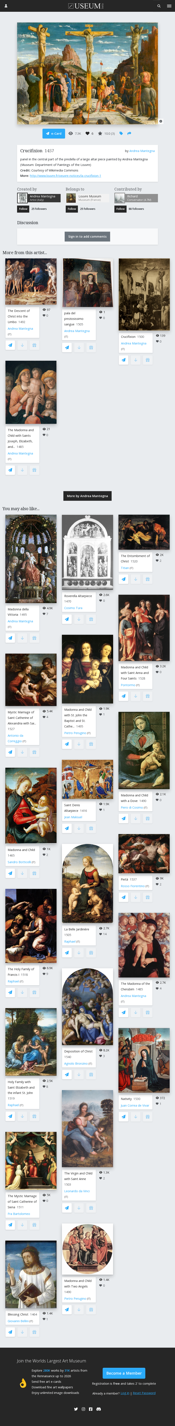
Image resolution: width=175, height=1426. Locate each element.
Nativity (126, 1099)
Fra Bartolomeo (19, 1214)
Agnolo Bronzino (76, 1063)
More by (87, 496)
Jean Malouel (73, 817)
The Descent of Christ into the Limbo (19, 316)
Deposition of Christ (78, 1051)
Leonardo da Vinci (77, 1191)
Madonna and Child (21, 850)
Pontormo (128, 685)
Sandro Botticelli (19, 862)
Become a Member (124, 1373)
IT (10, 334)
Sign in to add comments (87, 236)
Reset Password (144, 1393)
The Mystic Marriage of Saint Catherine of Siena (22, 1201)
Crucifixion (128, 337)
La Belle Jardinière (76, 929)
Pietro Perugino (75, 733)
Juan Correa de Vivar (135, 1105)
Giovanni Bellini (18, 1321)
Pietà (124, 879)
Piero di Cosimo (132, 807)
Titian (125, 568)
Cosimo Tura (73, 608)
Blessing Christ (18, 1314)
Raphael (13, 981)
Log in (125, 1393)
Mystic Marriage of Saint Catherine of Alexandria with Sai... (22, 717)
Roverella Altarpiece (78, 596)
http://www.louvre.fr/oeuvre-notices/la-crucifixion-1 (65, 176)
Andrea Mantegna (142, 151)
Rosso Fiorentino (133, 886)
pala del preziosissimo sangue (73, 318)
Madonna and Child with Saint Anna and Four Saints (135, 672)
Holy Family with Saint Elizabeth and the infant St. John (21, 1087)
